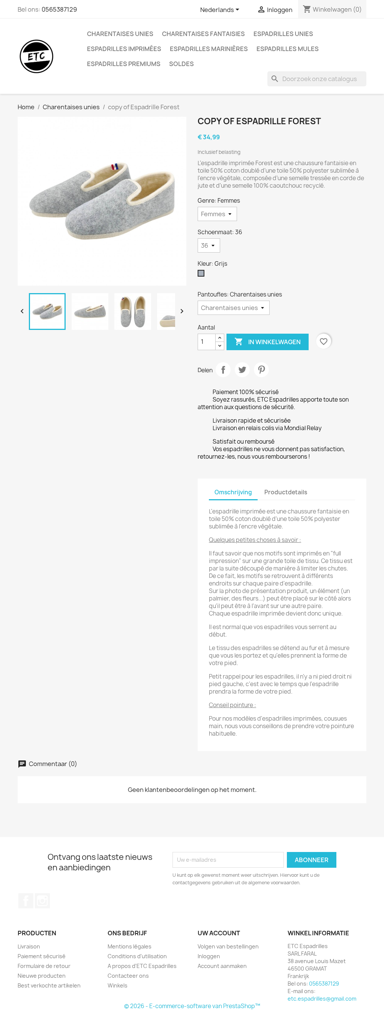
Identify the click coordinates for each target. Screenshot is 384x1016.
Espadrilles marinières (209, 49)
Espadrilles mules (287, 49)
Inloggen (209, 956)
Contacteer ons (128, 975)
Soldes (181, 64)
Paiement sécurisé (42, 956)
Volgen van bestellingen (228, 946)
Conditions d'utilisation (137, 956)
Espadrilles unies (283, 34)
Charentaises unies (120, 34)
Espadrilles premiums (123, 64)
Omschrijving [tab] (233, 492)
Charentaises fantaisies (203, 34)
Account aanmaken (222, 965)
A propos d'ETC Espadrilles (142, 965)
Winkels (118, 985)
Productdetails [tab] (285, 492)
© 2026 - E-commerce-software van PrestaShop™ (192, 1006)
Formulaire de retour (44, 965)
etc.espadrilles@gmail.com (322, 998)
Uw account (219, 933)
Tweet (242, 369)
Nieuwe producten (42, 975)
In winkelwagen (267, 341)
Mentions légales (130, 946)
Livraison (29, 946)
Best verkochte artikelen (49, 985)
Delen (223, 369)
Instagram (42, 900)
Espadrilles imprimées (124, 49)
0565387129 (59, 9)
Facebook (25, 900)
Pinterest (261, 369)
